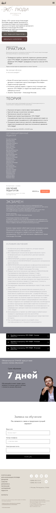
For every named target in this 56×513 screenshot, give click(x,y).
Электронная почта (12, 446)
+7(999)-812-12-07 (35, 480)
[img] (25, 34)
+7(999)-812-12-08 (35, 482)
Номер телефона (11, 438)
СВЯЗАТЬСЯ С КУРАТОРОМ (12, 39)
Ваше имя (9, 429)
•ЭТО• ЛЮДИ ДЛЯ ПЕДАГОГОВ (13, 34)
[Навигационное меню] (53, 3)
